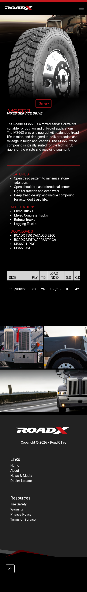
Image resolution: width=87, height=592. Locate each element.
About (14, 471)
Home (14, 466)
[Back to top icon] (10, 568)
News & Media (21, 476)
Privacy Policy (20, 514)
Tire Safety (18, 504)
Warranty (16, 509)
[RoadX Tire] (21, 8)
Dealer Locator (21, 481)
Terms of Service (23, 519)
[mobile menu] (81, 8)
